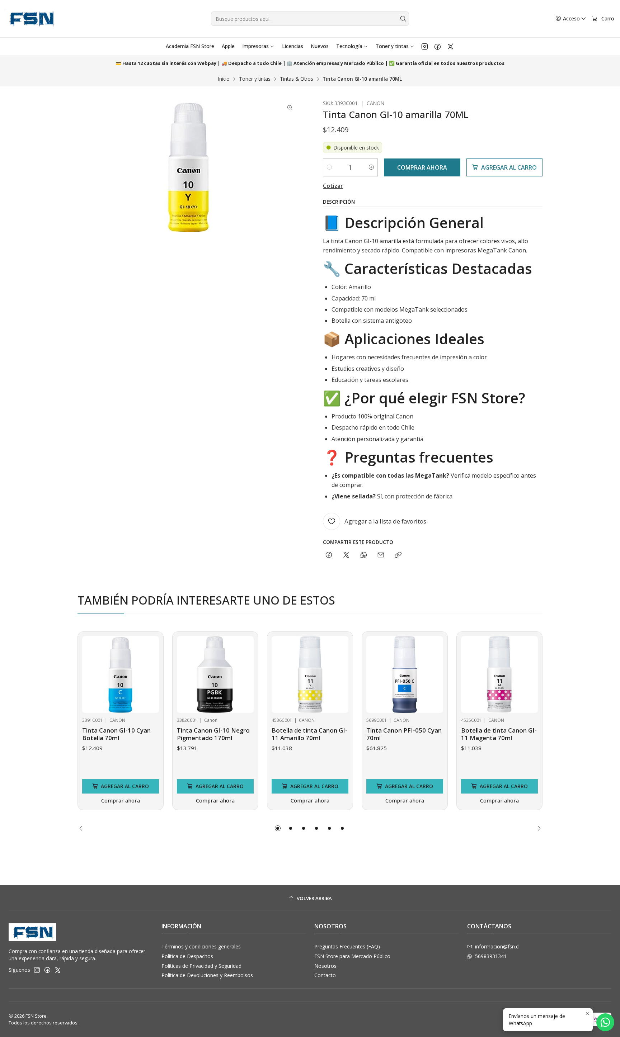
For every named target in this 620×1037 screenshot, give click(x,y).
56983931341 (491, 956)
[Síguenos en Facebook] (437, 46)
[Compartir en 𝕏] (346, 555)
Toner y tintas (255, 78)
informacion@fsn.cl (497, 946)
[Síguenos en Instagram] (424, 46)
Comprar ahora (120, 800)
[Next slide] (537, 828)
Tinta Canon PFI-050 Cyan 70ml (404, 734)
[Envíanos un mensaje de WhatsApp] (605, 1022)
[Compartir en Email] (381, 555)
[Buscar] (403, 18)
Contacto (325, 975)
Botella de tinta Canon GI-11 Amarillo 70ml (309, 734)
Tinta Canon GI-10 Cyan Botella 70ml (116, 734)
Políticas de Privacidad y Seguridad (201, 965)
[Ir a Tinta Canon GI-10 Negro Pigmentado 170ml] (215, 674)
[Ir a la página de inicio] (30, 19)
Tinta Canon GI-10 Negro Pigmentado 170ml (213, 734)
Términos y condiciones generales (201, 946)
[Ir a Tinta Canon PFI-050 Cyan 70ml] (404, 674)
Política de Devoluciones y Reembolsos (207, 975)
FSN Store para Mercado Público (352, 956)
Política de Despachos (187, 956)
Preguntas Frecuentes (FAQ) (347, 946)
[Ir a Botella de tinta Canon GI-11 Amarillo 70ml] (310, 674)
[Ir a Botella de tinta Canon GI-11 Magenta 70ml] (499, 674)
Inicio (224, 78)
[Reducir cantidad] (329, 167)
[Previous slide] (83, 828)
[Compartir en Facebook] (329, 555)
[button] (277, 828)
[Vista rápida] (91, 672)
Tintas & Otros (296, 78)
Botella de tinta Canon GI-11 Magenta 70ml (499, 734)
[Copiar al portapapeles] (398, 555)
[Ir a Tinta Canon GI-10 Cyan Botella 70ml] (120, 674)
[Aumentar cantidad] (371, 167)
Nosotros (325, 965)
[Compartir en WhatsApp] (364, 555)
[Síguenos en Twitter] (450, 46)
